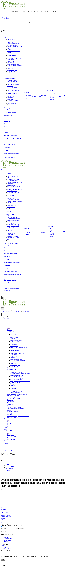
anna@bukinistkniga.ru (8, 461)
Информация (4, 512)
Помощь (3, 513)
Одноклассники (10, 466)
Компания (3, 508)
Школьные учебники (16, 372)
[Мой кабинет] (1, 32)
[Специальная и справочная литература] (13, 151)
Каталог (9, 330)
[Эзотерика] (13, 128)
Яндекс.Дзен (9, 468)
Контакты (3, 522)
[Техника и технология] (13, 116)
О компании (10, 421)
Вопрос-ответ (4, 521)
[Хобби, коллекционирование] (13, 125)
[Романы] (13, 148)
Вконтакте (9, 464)
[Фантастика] (13, 122)
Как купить (10, 435)
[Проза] (13, 140)
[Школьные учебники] (13, 77)
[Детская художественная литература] (13, 106)
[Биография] (13, 146)
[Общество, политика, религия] (13, 137)
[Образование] (13, 36)
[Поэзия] (13, 131)
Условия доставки (6, 516)
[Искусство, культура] (13, 143)
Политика (3, 510)
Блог (2, 519)
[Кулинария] (13, 119)
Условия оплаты (5, 515)
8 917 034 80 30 (5, 17)
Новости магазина (7, 527)
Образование (14, 334)
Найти (2, 559)
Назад (8, 328)
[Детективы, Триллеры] (13, 111)
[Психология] (13, 74)
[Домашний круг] (13, 113)
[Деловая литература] (13, 156)
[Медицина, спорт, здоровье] (13, 134)
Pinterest (8, 470)
